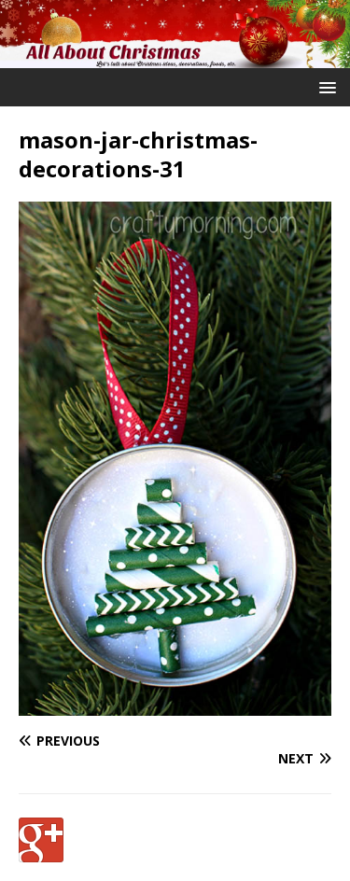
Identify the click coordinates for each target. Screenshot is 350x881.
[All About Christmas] (175, 57)
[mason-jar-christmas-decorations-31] (175, 705)
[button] (324, 86)
